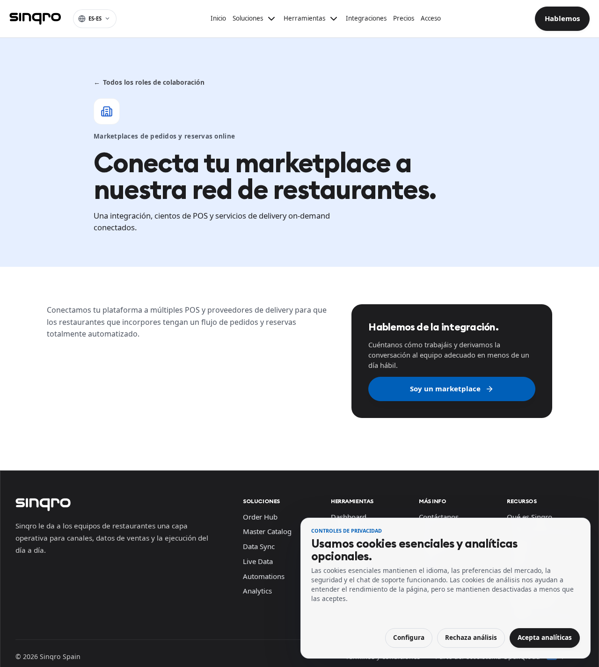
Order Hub (260, 516)
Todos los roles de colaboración (149, 82)
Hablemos (562, 18)
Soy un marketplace (445, 388)
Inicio (218, 18)
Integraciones (366, 18)
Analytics (257, 590)
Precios (403, 18)
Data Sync (259, 546)
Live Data (258, 561)
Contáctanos (439, 516)
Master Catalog (267, 531)
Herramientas (352, 501)
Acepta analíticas (545, 637)
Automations (264, 576)
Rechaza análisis (471, 637)
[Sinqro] (35, 19)
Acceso (431, 18)
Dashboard (348, 516)
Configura (408, 637)
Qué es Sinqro (529, 516)
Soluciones (261, 501)
